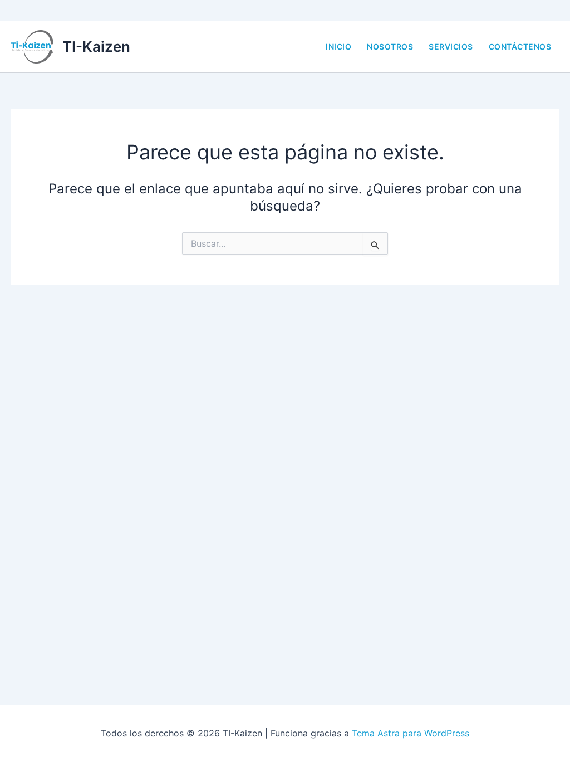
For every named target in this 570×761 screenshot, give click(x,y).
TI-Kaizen (96, 46)
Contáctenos (520, 46)
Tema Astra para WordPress (410, 733)
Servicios (451, 46)
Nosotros (390, 46)
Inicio (338, 46)
